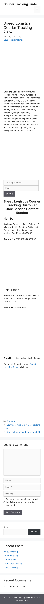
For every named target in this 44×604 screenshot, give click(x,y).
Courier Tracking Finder (21, 4)
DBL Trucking (10, 560)
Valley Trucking (11, 552)
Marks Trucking (11, 556)
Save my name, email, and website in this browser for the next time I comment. (22, 502)
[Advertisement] (22, 67)
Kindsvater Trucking (13, 563)
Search (7, 527)
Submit (9, 194)
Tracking (11, 421)
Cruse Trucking (11, 567)
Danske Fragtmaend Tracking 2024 (23, 432)
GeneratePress (22, 600)
